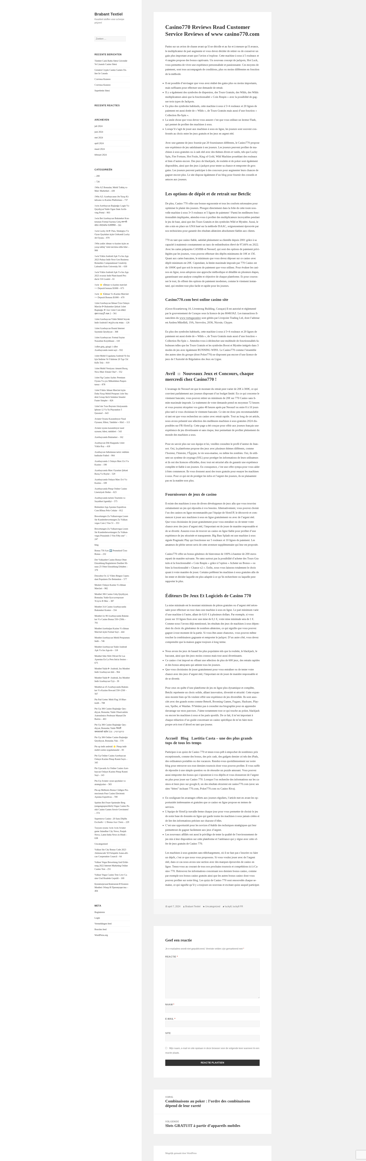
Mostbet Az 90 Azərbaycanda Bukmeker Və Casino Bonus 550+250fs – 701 (112, 619)
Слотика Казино (103, 79)
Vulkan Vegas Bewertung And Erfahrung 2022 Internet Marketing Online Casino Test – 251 (111, 865)
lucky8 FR (238, 906)
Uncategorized (101, 844)
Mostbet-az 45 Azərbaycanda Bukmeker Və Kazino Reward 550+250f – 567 (112, 690)
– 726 (97, 181)
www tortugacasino (190, 317)
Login (97, 918)
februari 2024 (101, 155)
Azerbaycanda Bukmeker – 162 (109, 437)
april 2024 (99, 143)
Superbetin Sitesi (102, 90)
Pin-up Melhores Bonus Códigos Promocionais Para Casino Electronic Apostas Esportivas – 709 (112, 793)
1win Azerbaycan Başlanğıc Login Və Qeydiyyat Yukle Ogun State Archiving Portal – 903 (112, 209)
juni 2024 (99, 132)
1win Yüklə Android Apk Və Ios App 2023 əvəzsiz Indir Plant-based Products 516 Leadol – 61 (112, 275)
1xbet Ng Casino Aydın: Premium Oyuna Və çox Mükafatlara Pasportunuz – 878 (111, 381)
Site (168, 1033)
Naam (169, 1004)
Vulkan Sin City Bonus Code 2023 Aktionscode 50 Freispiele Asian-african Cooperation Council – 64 (111, 853)
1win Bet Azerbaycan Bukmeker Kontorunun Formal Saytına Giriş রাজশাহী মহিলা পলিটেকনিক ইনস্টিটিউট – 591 (112, 221)
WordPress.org (101, 935)
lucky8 (228, 906)
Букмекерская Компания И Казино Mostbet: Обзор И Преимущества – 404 (111, 887)
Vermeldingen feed (103, 923)
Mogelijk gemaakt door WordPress (181, 1153)
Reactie (171, 956)
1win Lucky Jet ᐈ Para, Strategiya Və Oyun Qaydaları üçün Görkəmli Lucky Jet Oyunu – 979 (112, 234)
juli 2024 (99, 126)
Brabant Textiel (109, 14)
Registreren (100, 912)
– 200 (97, 176)
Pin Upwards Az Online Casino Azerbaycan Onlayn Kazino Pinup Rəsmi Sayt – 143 (112, 771)
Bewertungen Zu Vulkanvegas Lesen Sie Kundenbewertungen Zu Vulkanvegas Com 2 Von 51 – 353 (111, 519)
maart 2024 (100, 149)
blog (97, 545)
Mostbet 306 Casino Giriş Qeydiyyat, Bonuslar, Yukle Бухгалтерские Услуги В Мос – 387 (111, 597)
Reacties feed (101, 929)
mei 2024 (99, 137)
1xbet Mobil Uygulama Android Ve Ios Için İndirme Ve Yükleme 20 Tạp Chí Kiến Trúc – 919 (112, 359)
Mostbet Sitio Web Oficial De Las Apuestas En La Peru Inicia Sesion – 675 (111, 659)
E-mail (170, 1019)
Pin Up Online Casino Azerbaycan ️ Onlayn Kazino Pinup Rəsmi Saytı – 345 (111, 759)
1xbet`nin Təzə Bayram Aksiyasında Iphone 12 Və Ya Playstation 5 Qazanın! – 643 (111, 409)
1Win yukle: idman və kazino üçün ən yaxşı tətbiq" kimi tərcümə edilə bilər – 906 (112, 247)
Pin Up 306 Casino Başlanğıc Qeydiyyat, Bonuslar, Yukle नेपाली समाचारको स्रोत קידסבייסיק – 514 (110, 728)
